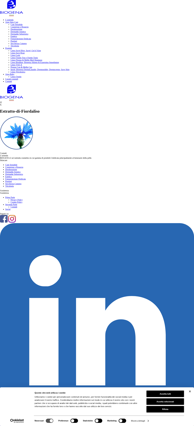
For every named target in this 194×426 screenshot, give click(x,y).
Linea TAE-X (16, 65)
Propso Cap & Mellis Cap (21, 67)
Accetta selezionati (165, 401)
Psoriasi (14, 41)
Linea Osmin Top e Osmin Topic (24, 58)
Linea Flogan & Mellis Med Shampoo (26, 60)
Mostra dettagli (138, 421)
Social (7, 209)
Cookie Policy (16, 202)
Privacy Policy (17, 200)
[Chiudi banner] (190, 391)
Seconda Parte (11, 204)
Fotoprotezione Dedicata (21, 39)
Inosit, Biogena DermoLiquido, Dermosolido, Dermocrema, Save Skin (40, 69)
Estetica (14, 36)
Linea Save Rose (18, 53)
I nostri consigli (11, 79)
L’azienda (9, 20)
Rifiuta (165, 409)
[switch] (74, 421)
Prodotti (8, 48)
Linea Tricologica (18, 72)
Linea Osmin (16, 77)
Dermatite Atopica (18, 32)
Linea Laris (15, 55)
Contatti (8, 81)
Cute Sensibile (17, 24)
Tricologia (15, 46)
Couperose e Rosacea (20, 27)
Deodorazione (16, 29)
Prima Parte (10, 197)
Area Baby (9, 74)
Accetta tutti (165, 394)
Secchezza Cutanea (19, 43)
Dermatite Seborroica (19, 34)
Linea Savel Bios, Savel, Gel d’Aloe (26, 50)
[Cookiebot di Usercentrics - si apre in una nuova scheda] (17, 421)
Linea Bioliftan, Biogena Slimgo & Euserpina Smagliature (35, 62)
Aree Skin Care (11, 22)
